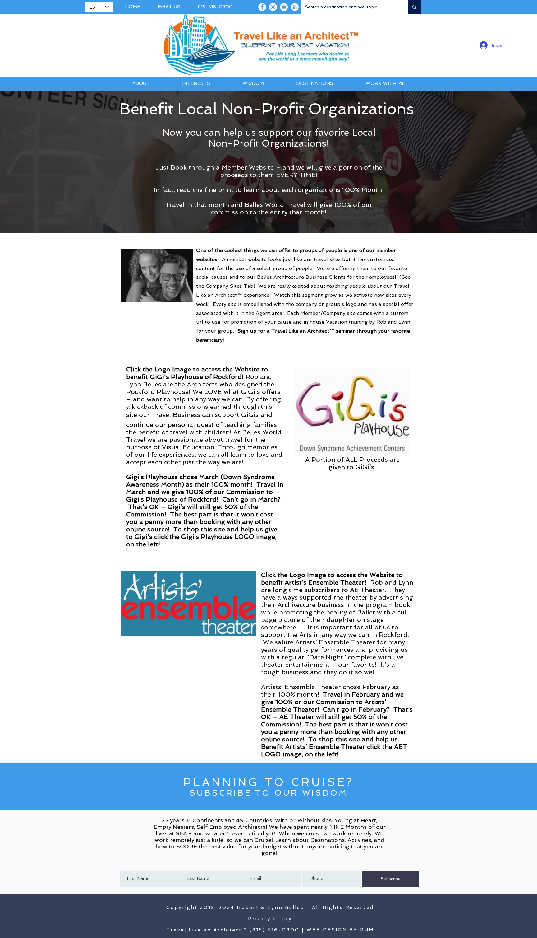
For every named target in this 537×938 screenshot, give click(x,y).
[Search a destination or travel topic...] (414, 7)
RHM (367, 930)
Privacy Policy (270, 919)
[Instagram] (273, 7)
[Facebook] (262, 7)
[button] (141, 84)
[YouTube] (284, 7)
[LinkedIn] (295, 7)
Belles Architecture (280, 277)
